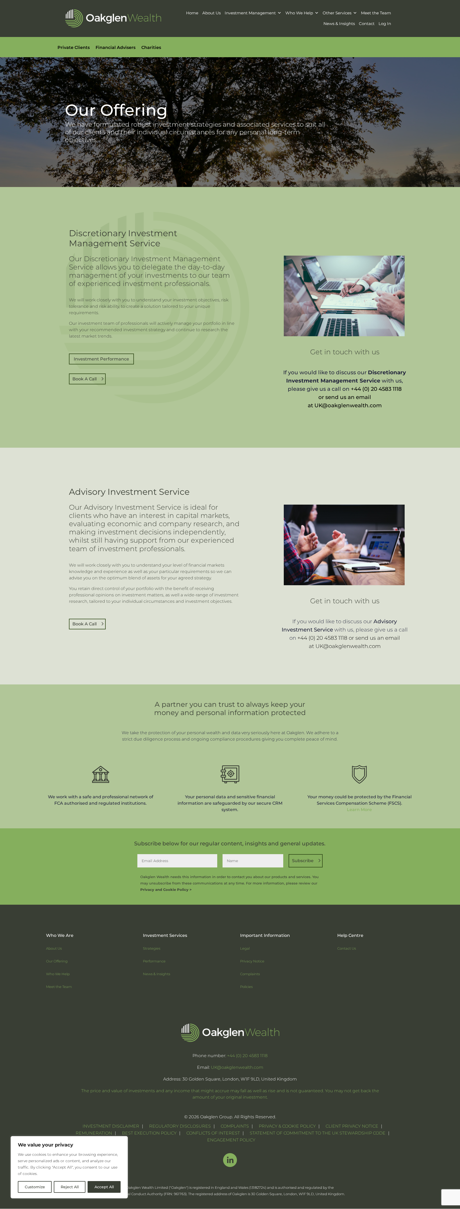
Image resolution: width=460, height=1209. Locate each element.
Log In (385, 23)
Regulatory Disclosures (180, 1126)
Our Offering (57, 961)
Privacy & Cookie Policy (287, 1126)
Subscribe (303, 860)
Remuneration (94, 1133)
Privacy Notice (252, 961)
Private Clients (74, 48)
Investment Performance (101, 359)
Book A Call (84, 378)
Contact (367, 23)
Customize (35, 1187)
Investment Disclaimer (111, 1126)
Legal (245, 948)
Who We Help (299, 12)
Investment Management (250, 12)
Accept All (104, 1187)
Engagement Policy (231, 1139)
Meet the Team (376, 12)
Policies (246, 986)
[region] (69, 1167)
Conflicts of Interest (213, 1133)
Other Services (337, 12)
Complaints (250, 974)
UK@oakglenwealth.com (348, 405)
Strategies (151, 948)
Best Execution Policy (149, 1133)
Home (192, 12)
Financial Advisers (115, 48)
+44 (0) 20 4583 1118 (376, 389)
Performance (154, 961)
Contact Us (346, 948)
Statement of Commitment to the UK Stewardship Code (317, 1133)
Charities (151, 48)
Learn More (359, 809)
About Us (211, 12)
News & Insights (339, 23)
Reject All (70, 1187)
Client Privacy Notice (352, 1126)
